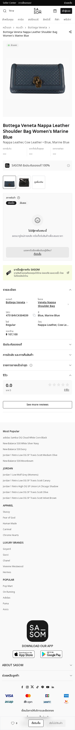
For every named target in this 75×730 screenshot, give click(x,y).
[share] (70, 31)
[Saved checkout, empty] (55, 11)
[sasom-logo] (37, 11)
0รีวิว (66, 390)
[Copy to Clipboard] (34, 315)
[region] (37, 78)
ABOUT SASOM (12, 665)
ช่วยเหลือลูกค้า (10, 675)
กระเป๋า (19, 27)
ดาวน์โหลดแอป (24, 2)
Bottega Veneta (37, 27)
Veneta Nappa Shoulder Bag (47, 304)
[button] (5, 11)
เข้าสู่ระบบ (66, 11)
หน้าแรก (7, 27)
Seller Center (9, 2)
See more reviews (37, 405)
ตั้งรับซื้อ (37, 254)
